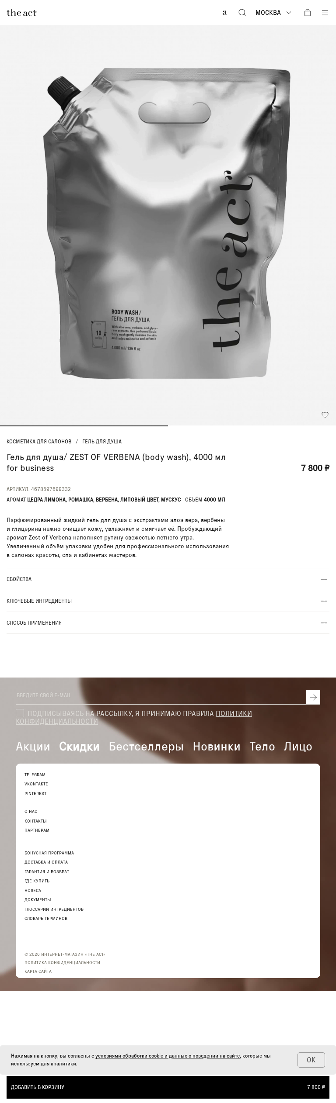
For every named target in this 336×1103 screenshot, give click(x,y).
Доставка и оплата (46, 862)
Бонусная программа (49, 853)
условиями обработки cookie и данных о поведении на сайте (167, 1055)
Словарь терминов (45, 918)
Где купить (36, 880)
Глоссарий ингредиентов (54, 909)
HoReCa (32, 890)
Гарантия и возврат (46, 871)
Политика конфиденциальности (62, 962)
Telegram (35, 774)
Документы (37, 899)
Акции (33, 746)
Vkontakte (36, 783)
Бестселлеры (146, 746)
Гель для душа (102, 442)
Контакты (35, 821)
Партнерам (36, 830)
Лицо (298, 746)
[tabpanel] (168, 225)
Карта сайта (38, 971)
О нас (30, 811)
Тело (262, 746)
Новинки (216, 746)
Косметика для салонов (39, 442)
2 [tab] (252, 425)
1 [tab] (84, 425)
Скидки (79, 746)
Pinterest (35, 793)
